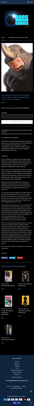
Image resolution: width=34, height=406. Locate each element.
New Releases (16, 386)
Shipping (17, 366)
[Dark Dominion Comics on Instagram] (31, 391)
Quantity (4, 113)
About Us (17, 363)
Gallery (24, 386)
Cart (31, 2)
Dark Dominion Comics (18, 396)
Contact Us (17, 374)
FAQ (17, 368)
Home (3, 37)
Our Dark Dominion (16, 388)
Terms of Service (17, 372)
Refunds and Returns (17, 370)
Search (17, 361)
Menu (5, 2)
